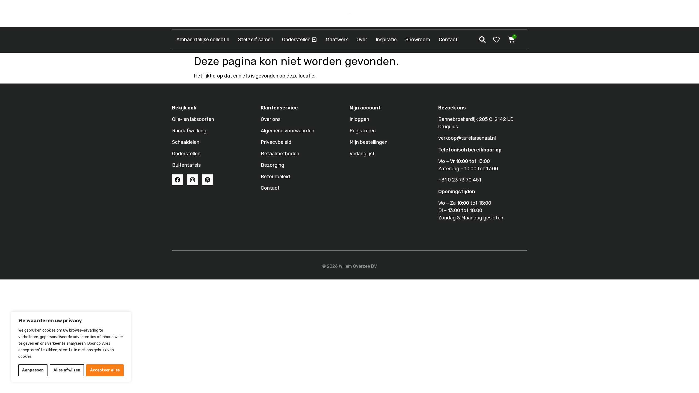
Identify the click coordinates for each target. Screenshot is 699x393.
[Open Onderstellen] (314, 39)
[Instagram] (192, 179)
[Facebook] (177, 179)
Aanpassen (33, 370)
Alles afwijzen (67, 370)
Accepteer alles (105, 370)
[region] (71, 347)
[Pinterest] (207, 179)
